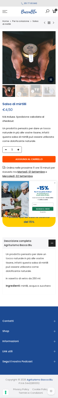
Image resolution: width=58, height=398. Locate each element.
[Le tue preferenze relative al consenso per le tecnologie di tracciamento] (6, 392)
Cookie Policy (40, 389)
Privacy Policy (21, 389)
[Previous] (7, 57)
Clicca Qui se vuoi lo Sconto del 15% (29, 219)
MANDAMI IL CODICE (43, 209)
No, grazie (42, 212)
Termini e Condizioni (31, 392)
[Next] (51, 57)
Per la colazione (20, 21)
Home (5, 21)
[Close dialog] (54, 183)
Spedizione (22, 116)
